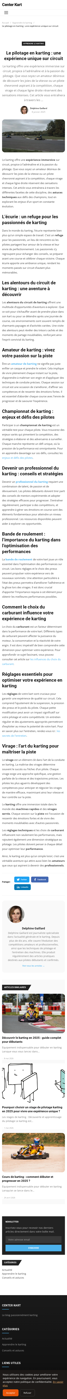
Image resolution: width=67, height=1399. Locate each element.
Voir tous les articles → (33, 965)
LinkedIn (24, 887)
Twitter (24, 879)
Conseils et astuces (13, 1350)
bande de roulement (18, 559)
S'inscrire (33, 1248)
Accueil (5, 22)
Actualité (7, 1338)
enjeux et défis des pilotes (17, 457)
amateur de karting (24, 363)
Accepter (10, 1392)
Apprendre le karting (22, 22)
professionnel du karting (32, 481)
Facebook (41, 879)
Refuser (27, 1392)
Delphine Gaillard (33, 928)
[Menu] (6, 12)
